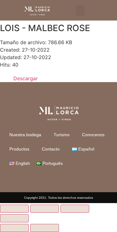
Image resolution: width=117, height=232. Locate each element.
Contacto (51, 148)
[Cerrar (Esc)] (14, 218)
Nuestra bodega (25, 134)
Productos (19, 148)
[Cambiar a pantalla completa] (44, 209)
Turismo (62, 134)
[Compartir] (75, 209)
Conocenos (93, 134)
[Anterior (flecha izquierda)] (14, 228)
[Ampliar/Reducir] (14, 209)
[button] (80, 10)
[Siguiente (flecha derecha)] (44, 228)
